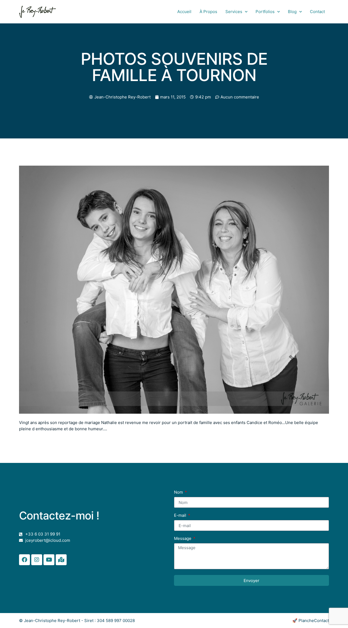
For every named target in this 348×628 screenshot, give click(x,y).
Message (183, 538)
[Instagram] (36, 559)
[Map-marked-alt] (61, 559)
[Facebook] (24, 559)
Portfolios (265, 11)
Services (233, 11)
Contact (317, 11)
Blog (292, 11)
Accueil (184, 11)
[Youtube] (49, 559)
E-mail (180, 515)
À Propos (208, 11)
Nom (179, 492)
